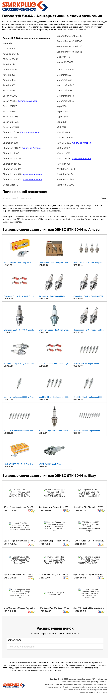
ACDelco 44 (9, 48)
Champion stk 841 (12, 169)
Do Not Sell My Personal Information (93, 692)
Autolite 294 (9, 64)
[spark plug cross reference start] (25, 10)
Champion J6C (10, 137)
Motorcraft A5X (64, 80)
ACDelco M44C (10, 59)
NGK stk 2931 (63, 148)
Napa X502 (62, 111)
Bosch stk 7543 (11, 127)
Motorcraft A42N (65, 69)
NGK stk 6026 (63, 158)
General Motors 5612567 (69, 41)
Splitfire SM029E (65, 179)
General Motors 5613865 (69, 51)
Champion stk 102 (12, 158)
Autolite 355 (9, 85)
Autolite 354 (9, 80)
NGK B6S (61, 127)
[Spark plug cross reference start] (14, 685)
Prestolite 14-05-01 (66, 169)
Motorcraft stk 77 (65, 101)
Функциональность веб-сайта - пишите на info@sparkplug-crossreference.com (76, 687)
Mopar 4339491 (64, 62)
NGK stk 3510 (63, 153)
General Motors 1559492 (69, 36)
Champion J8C (10, 142)
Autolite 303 (9, 74)
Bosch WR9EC (10, 106)
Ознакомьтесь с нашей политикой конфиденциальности (85, 690)
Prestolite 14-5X (64, 174)
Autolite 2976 (10, 69)
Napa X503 (62, 116)
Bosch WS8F (9, 111)
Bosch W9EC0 (10, 95)
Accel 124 (8, 43)
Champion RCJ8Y (12, 148)
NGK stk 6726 (63, 163)
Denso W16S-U (10, 184)
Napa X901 (61, 122)
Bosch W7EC (9, 90)
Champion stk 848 (12, 174)
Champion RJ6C (11, 153)
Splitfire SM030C (65, 184)
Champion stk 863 (12, 179)
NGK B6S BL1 (63, 132)
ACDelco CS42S (11, 54)
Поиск (103, 198)
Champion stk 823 (12, 163)
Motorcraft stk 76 (65, 95)
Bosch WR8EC (10, 101)
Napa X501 (61, 106)
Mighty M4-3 (63, 57)
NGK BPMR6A (63, 142)
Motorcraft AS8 (64, 90)
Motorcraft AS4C (65, 85)
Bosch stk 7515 (10, 116)
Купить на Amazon (28, 101)
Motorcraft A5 (63, 74)
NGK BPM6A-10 (64, 137)
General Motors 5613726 (69, 46)
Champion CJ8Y (11, 132)
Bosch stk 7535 (11, 122)
